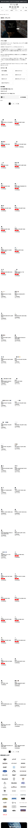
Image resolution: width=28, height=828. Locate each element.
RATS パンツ (4, 78)
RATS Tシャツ (18, 74)
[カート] (26, 7)
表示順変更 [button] (23, 97)
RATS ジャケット (18, 70)
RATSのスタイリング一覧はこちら (8, 93)
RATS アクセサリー (6, 83)
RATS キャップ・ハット (20, 78)
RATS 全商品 (4, 70)
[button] (1, 7)
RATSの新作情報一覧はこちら (7, 89)
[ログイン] (23, 7)
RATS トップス (5, 74)
